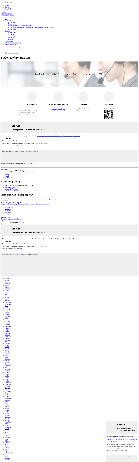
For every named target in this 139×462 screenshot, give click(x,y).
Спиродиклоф (30, 204)
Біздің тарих (12, 24)
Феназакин (21, 204)
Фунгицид (11, 36)
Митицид (39, 204)
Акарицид (11, 34)
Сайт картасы (16, 202)
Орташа (10, 39)
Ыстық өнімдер (6, 202)
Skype (3, 220)
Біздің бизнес (12, 22)
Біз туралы (8, 20)
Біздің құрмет (12, 29)
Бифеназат (45, 204)
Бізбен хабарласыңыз (11, 44)
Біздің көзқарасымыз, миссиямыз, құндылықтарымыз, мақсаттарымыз (31, 27)
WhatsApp (21, 222)
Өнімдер (7, 31)
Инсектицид (12, 32)
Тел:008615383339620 (12, 191)
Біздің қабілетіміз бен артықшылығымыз (21, 25)
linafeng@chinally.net (11, 187)
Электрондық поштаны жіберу (11, 219)
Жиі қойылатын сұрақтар (13, 43)
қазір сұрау (4, 200)
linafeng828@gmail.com (12, 189)
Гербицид (11, 37)
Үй (6, 19)
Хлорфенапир (12, 204)
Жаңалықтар (9, 41)
